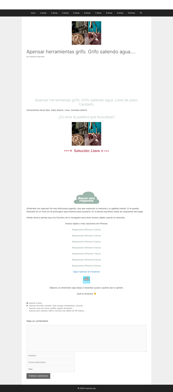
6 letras (87, 13)
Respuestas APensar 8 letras (86, 260)
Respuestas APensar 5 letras (86, 241)
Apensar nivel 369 (36, 306)
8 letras (109, 13)
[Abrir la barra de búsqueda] (140, 13)
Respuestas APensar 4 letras (86, 235)
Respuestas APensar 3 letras (86, 229)
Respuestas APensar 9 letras (86, 266)
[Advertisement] (86, 78)
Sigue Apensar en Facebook (86, 272)
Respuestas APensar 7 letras (86, 253)
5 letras (76, 13)
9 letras (120, 13)
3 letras (54, 13)
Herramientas (69, 306)
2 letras (43, 13)
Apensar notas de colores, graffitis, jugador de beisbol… (51, 308)
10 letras (131, 13)
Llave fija (79, 306)
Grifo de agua (57, 306)
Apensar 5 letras (35, 303)
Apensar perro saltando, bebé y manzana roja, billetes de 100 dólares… (57, 311)
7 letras (98, 13)
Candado (48, 306)
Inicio (33, 13)
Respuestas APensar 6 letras (86, 247)
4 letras (65, 13)
